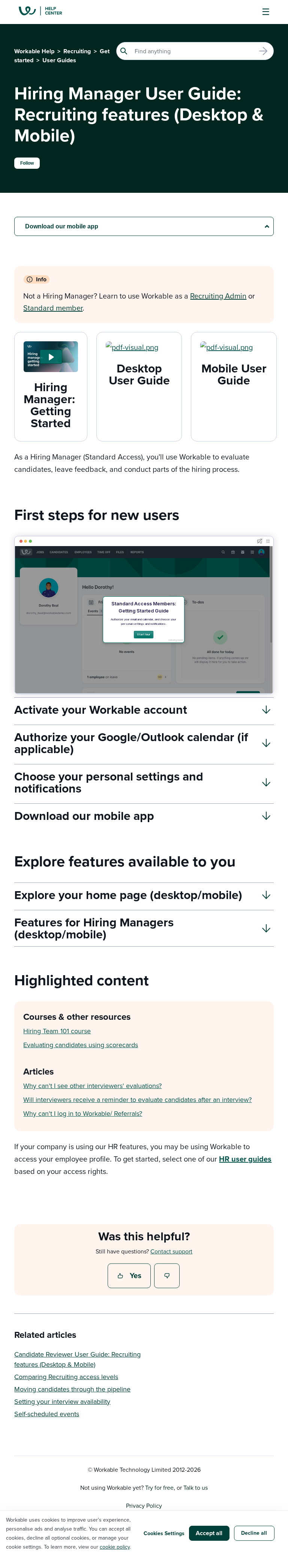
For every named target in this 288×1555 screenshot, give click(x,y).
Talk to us (195, 1487)
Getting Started (50, 417)
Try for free (159, 1487)
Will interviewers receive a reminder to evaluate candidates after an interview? (137, 1099)
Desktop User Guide (139, 374)
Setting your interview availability (62, 1401)
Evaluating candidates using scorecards (80, 1044)
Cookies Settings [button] (164, 1533)
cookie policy (115, 1546)
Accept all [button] (209, 1533)
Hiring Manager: (51, 393)
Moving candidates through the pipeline (72, 1389)
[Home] (46, 12)
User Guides (59, 60)
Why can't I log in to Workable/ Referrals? (82, 1113)
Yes (130, 1276)
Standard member (52, 307)
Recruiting (77, 51)
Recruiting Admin (218, 295)
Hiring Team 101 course (57, 1031)
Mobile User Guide (234, 374)
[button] (51, 357)
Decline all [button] (254, 1533)
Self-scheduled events (46, 1413)
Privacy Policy (144, 1505)
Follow (27, 163)
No (167, 1276)
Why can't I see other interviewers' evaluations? (92, 1085)
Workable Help (34, 51)
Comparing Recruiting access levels (66, 1376)
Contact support (171, 1251)
